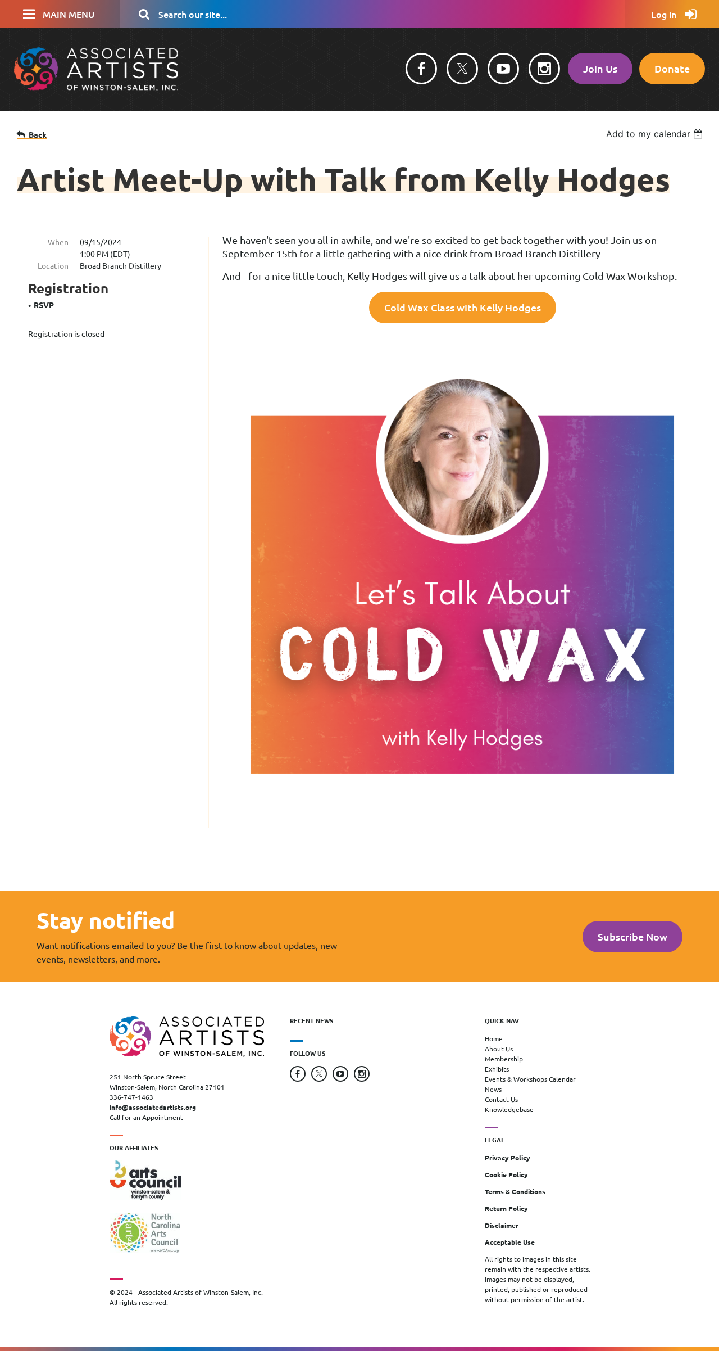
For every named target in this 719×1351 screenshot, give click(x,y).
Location (53, 265)
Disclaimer (501, 1225)
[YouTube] (503, 68)
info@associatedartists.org (153, 1107)
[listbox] (656, 134)
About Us (499, 1048)
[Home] (96, 87)
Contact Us (501, 1099)
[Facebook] (421, 68)
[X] (462, 68)
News (493, 1089)
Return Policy (506, 1208)
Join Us (600, 68)
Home (494, 1038)
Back (38, 134)
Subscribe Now (632, 936)
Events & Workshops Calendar (530, 1078)
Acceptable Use (510, 1241)
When (58, 242)
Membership (504, 1058)
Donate (672, 68)
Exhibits (497, 1068)
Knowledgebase (509, 1109)
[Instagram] (544, 68)
